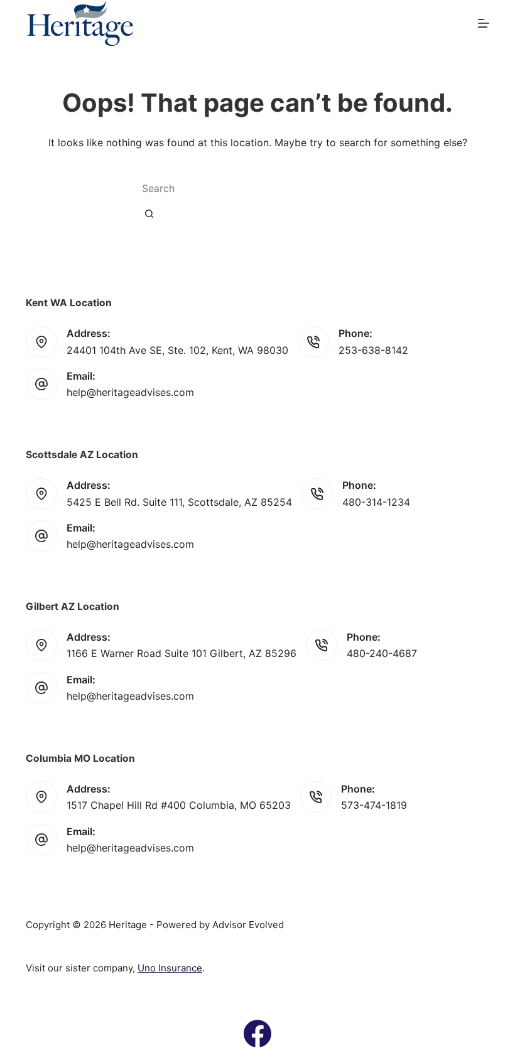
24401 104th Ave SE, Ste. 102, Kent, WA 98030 (177, 350)
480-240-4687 (382, 653)
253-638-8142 (373, 350)
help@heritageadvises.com (130, 392)
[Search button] (149, 213)
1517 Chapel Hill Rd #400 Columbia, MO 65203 (179, 805)
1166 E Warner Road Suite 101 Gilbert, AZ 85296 (181, 653)
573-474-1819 (374, 805)
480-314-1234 (376, 502)
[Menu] (483, 23)
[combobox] (239, 188)
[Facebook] (257, 1033)
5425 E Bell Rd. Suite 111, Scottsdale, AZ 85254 (179, 502)
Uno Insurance (170, 968)
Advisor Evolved (248, 925)
